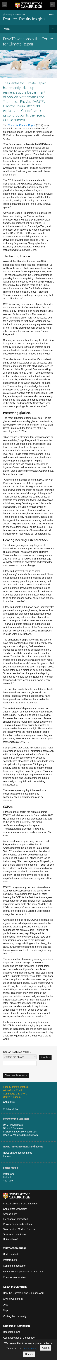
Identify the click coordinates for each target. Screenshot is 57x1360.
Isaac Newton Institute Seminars (20, 1135)
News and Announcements (17, 1152)
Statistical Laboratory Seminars (20, 1131)
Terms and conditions (14, 1234)
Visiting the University (14, 1316)
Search (52, 4)
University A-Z (10, 1239)
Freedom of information (15, 1219)
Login (51, 14)
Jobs (5, 1304)
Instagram (8, 1174)
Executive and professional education (23, 1271)
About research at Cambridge (19, 1337)
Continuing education (14, 1265)
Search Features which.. (17, 1052)
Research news (11, 1332)
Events (6, 1156)
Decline (29, 1354)
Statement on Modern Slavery (19, 1229)
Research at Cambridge (16, 1325)
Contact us (9, 1102)
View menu (4, 4)
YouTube (8, 1180)
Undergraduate (11, 1254)
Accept (45, 1348)
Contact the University (15, 1209)
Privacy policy (10, 1108)
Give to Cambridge (13, 1299)
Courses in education (14, 1277)
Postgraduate (10, 1260)
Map (5, 1310)
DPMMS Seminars (13, 1128)
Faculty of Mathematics (15, 14)
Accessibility (10, 1214)
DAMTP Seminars (13, 1125)
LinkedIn (7, 1177)
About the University (15, 1286)
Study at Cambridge (14, 1248)
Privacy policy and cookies (17, 1224)
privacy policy (30, 1348)
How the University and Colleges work (23, 1293)
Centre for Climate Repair (21, 125)
